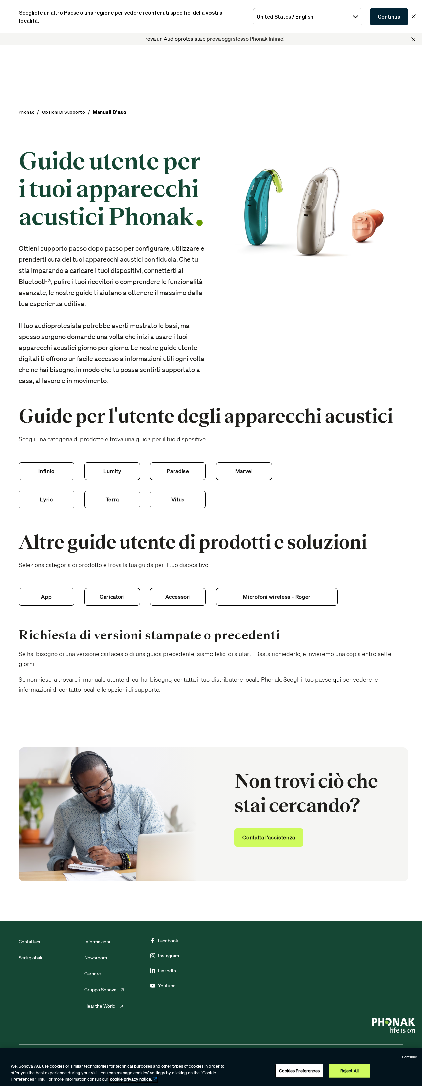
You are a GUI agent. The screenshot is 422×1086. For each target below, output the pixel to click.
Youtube (167, 986)
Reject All (349, 1070)
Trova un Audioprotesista (172, 38)
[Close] (413, 39)
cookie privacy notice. (131, 1079)
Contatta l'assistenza (268, 837)
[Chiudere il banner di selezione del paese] (414, 16)
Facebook (168, 941)
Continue (409, 1057)
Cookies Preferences (299, 1070)
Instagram (168, 956)
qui (337, 679)
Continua (389, 16)
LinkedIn (167, 971)
